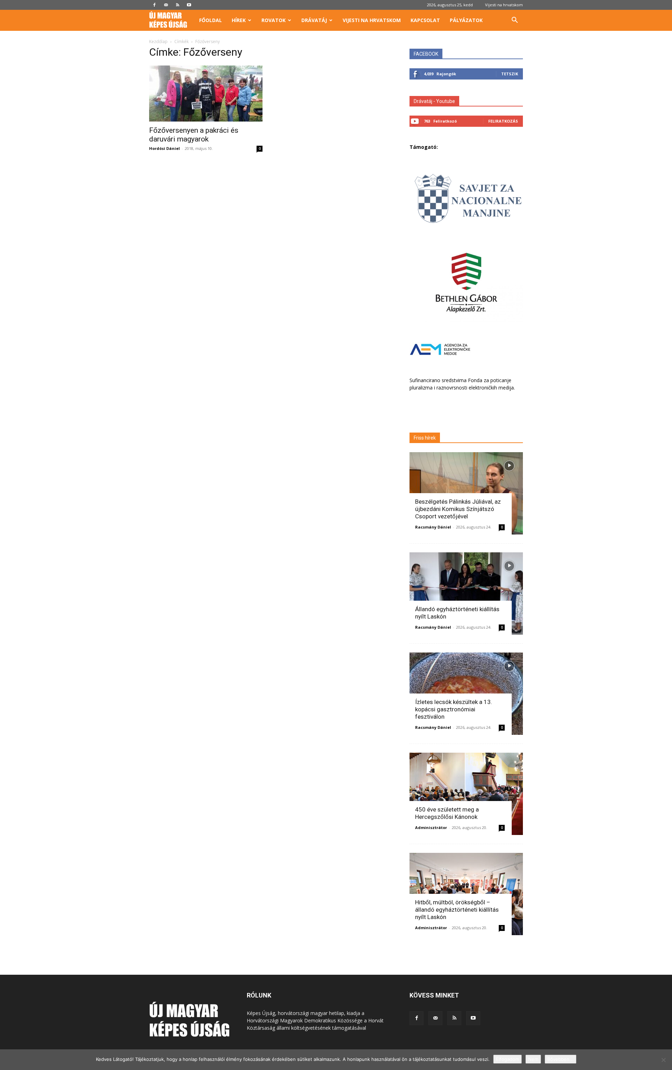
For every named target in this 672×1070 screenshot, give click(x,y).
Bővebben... (560, 1059)
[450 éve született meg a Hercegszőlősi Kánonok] (466, 794)
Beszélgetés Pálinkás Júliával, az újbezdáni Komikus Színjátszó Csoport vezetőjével (458, 509)
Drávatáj (314, 20)
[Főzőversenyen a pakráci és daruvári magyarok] (205, 93)
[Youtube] (189, 5)
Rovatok (273, 20)
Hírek (239, 20)
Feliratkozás (503, 121)
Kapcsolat (425, 20)
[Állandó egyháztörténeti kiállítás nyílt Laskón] (466, 593)
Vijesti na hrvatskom (504, 4)
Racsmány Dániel (433, 527)
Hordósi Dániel (164, 148)
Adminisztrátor (431, 827)
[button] (514, 21)
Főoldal (210, 20)
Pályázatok (466, 20)
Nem (533, 1059)
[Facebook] (154, 5)
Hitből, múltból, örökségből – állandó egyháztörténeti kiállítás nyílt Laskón (457, 909)
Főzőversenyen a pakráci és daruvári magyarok (193, 134)
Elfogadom (507, 1059)
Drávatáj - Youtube (434, 101)
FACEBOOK (426, 54)
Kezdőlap (158, 41)
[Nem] (663, 1059)
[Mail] (166, 5)
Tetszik (509, 73)
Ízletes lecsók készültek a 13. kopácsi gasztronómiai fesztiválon (453, 709)
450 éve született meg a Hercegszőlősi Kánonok (447, 813)
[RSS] (177, 5)
